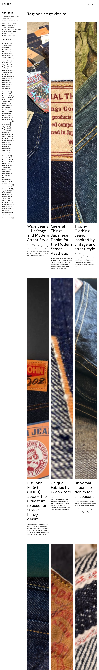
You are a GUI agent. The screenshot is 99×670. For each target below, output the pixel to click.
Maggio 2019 (6, 129)
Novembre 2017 (7, 162)
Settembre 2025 (7, 45)
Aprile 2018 (5, 152)
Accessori (5, 19)
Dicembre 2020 (7, 94)
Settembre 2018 (7, 144)
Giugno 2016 (6, 195)
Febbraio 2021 (6, 92)
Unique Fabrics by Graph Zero (61, 487)
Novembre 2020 (7, 96)
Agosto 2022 (6, 72)
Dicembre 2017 (6, 160)
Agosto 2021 (6, 80)
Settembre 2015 (7, 208)
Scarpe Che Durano (9, 31)
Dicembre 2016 (6, 183)
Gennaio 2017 (6, 181)
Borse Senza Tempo (8, 35)
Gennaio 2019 (6, 136)
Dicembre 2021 (6, 74)
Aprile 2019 (5, 131)
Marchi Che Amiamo (9, 21)
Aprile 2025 (5, 49)
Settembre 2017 (7, 165)
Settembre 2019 (7, 121)
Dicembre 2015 (6, 202)
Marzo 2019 (5, 133)
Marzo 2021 (5, 90)
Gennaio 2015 (6, 214)
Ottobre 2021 (6, 78)
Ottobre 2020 (6, 98)
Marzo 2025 (5, 51)
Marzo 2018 (5, 154)
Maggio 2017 (6, 173)
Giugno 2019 (6, 127)
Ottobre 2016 (6, 187)
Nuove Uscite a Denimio (10, 29)
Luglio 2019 (5, 125)
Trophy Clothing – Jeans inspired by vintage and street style (85, 237)
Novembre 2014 (7, 218)
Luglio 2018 (5, 148)
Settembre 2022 (7, 70)
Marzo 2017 (5, 177)
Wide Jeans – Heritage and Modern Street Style (38, 233)
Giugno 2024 (6, 65)
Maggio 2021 (6, 86)
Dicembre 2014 (6, 216)
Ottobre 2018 (6, 142)
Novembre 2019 (7, 119)
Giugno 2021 (6, 84)
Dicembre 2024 (7, 53)
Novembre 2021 (7, 76)
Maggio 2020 (6, 107)
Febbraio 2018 (6, 156)
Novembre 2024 (7, 55)
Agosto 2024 (6, 61)
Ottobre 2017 (6, 164)
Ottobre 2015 (6, 206)
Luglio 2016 (5, 193)
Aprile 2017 (5, 175)
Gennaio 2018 (6, 158)
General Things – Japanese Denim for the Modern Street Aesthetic (61, 240)
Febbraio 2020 (6, 113)
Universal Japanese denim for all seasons (84, 490)
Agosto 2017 (6, 167)
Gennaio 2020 (6, 115)
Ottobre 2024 (6, 57)
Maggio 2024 (6, 67)
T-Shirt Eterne (7, 27)
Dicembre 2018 (6, 138)
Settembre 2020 (7, 100)
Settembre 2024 (7, 59)
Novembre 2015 (7, 204)
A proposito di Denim (9, 17)
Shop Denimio (92, 5)
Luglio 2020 (5, 103)
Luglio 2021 (5, 82)
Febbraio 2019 (6, 134)
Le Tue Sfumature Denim (10, 23)
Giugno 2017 (6, 171)
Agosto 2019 (6, 123)
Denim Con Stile (7, 33)
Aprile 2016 (5, 198)
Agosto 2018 (6, 146)
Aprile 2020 (5, 109)
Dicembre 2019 (6, 117)
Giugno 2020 (6, 105)
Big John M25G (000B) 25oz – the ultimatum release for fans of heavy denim (37, 501)
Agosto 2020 (6, 102)
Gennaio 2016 (6, 200)
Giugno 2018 (6, 150)
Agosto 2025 (6, 47)
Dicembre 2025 (7, 43)
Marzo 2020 (6, 111)
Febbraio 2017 (6, 179)
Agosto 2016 (6, 191)
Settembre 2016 (7, 189)
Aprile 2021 (5, 88)
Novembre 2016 (7, 185)
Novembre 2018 (7, 140)
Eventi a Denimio (7, 25)
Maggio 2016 (6, 197)
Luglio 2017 (5, 169)
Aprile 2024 (5, 69)
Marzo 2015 (5, 210)
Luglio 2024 (5, 63)
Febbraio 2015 (6, 212)
